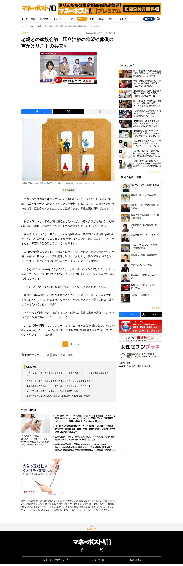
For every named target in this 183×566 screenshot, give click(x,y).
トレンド (122, 19)
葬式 (70, 355)
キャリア (57, 19)
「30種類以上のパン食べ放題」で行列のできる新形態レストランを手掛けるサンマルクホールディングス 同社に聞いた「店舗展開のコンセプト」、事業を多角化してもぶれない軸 (85, 418)
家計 (111, 19)
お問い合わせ (136, 560)
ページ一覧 (99, 560)
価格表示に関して (146, 366)
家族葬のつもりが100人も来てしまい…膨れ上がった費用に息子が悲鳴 (58, 396)
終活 (62, 355)
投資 (33, 19)
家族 (55, 355)
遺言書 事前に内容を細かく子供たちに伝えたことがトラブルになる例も (59, 381)
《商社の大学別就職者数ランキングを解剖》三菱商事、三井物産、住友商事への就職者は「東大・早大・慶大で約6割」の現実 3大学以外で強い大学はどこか (85, 429)
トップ (25, 19)
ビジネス (44, 19)
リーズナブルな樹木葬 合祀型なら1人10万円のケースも (52, 391)
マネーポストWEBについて (55, 560)
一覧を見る (154, 172)
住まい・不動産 (96, 19)
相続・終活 (42, 26)
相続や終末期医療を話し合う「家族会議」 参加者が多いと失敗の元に (58, 386)
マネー (81, 19)
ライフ (70, 19)
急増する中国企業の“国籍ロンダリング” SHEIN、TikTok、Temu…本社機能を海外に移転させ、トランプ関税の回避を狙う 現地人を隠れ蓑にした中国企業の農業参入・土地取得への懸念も (84, 447)
